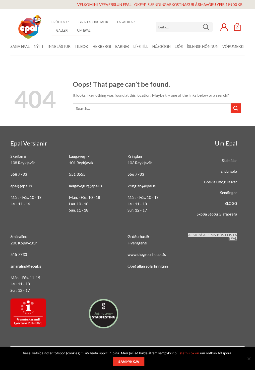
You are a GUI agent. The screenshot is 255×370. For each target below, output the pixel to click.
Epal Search (184, 27)
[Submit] (236, 108)
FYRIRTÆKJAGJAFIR (93, 22)
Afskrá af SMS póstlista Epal (212, 236)
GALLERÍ (62, 30)
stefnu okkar (189, 353)
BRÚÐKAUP (60, 22)
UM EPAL (83, 30)
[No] (248, 360)
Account (224, 27)
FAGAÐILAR (126, 22)
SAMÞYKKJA (128, 362)
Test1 (208, 27)
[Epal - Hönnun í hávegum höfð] (29, 27)
